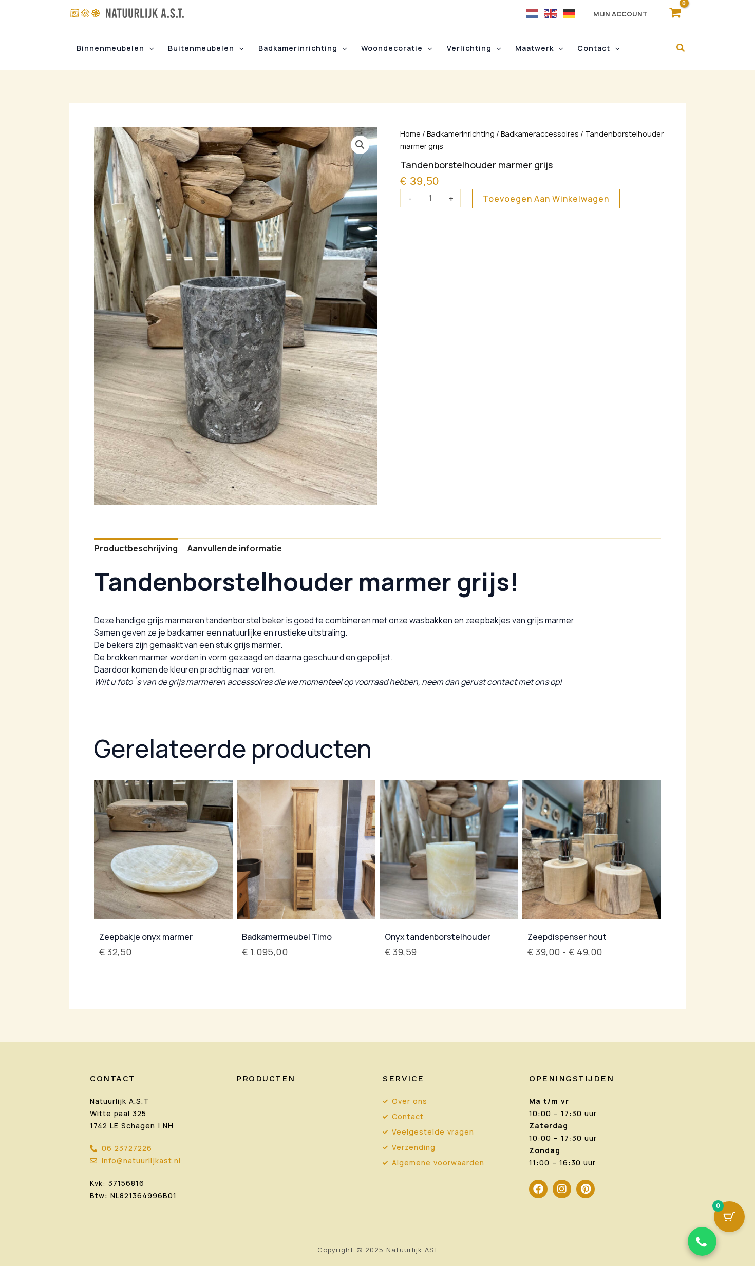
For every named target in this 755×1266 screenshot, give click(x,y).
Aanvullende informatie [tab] (234, 548)
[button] (149, 48)
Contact (593, 48)
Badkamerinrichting (297, 48)
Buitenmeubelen (201, 48)
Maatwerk (534, 48)
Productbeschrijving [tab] (136, 548)
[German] (569, 13)
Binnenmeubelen (110, 48)
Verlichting (469, 48)
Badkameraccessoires (540, 133)
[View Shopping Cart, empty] (675, 13)
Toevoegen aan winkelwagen (546, 198)
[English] (551, 13)
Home (410, 133)
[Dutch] (532, 13)
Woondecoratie (392, 48)
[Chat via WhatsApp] (702, 1241)
